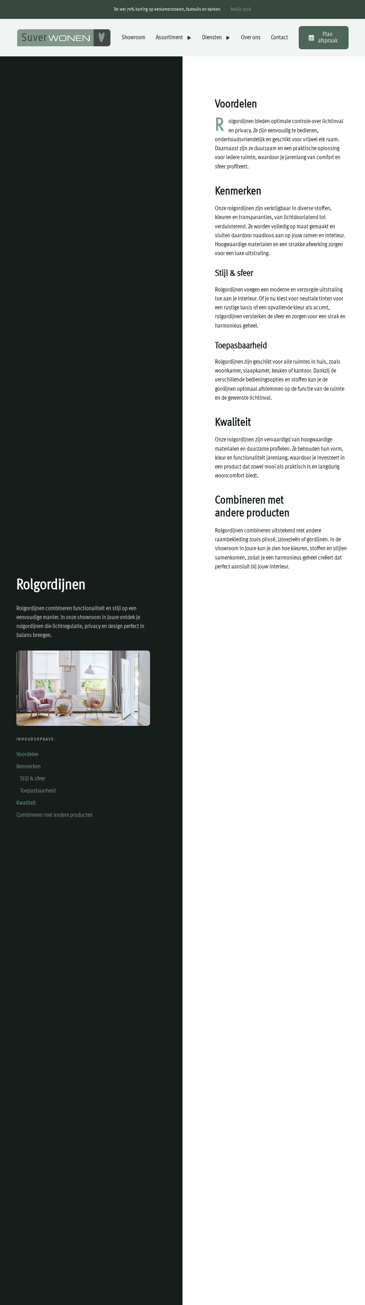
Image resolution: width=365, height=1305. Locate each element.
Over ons (251, 38)
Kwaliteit (26, 803)
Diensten (212, 38)
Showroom (133, 38)
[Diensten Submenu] (228, 38)
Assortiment (169, 38)
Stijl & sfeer (32, 779)
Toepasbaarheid (38, 791)
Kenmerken (28, 767)
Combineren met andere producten (54, 815)
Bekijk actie (241, 9)
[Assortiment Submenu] (189, 38)
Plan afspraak (328, 37)
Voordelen (27, 755)
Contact (279, 38)
